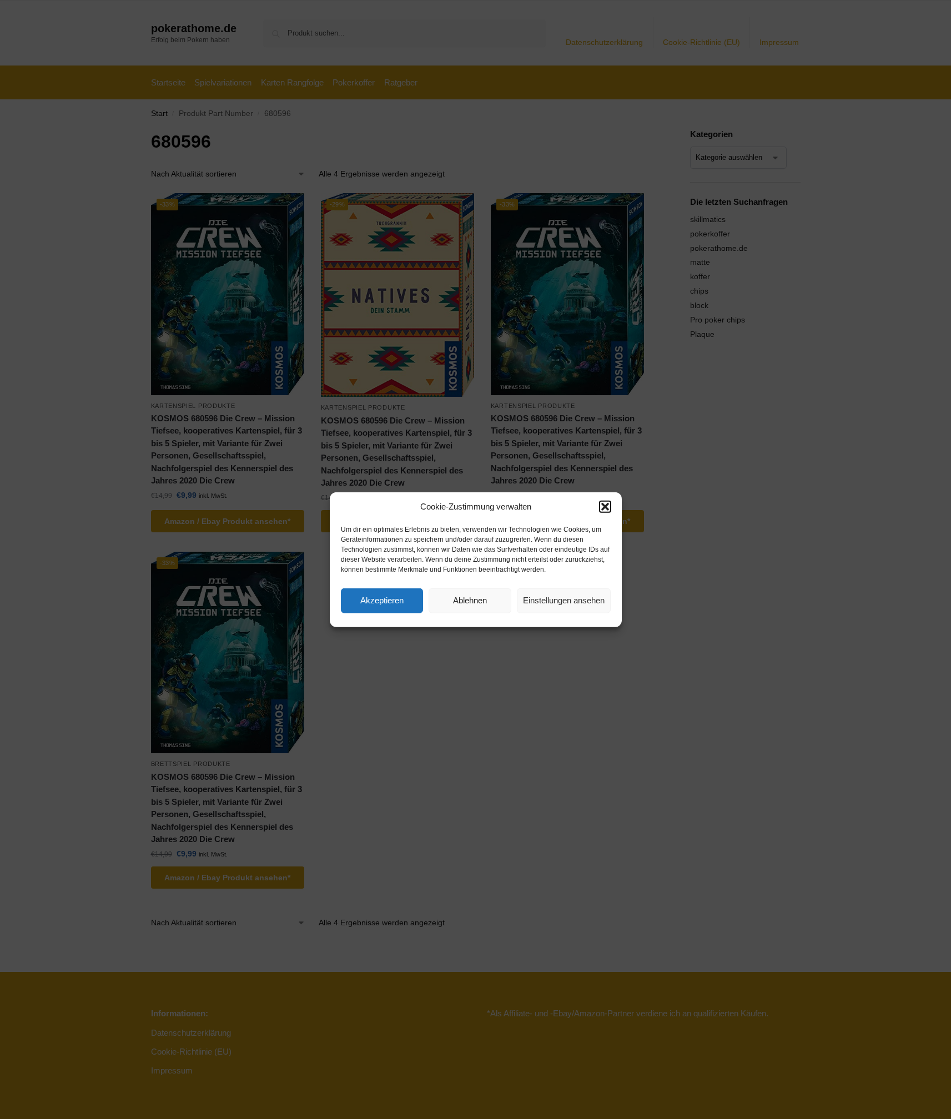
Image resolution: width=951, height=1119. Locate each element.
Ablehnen (470, 600)
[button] (605, 506)
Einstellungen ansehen (564, 600)
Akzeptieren (382, 600)
